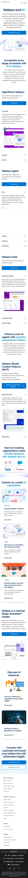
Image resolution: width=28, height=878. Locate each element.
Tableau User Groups (8, 802)
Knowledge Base (7, 837)
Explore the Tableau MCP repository (13, 385)
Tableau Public (7, 799)
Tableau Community (9, 797)
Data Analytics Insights (9, 786)
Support (5, 834)
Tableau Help (6, 842)
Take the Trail (8, 735)
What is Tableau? (8, 778)
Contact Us (6, 791)
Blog (9, 855)
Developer (14, 855)
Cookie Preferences (19, 861)
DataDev (5, 807)
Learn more (14, 103)
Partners (5, 823)
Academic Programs (8, 815)
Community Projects (8, 810)
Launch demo (8, 558)
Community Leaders (8, 805)
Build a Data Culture (8, 783)
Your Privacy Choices (15, 864)
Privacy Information (19, 858)
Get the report (14, 634)
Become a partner (7, 829)
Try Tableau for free (14, 32)
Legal (4, 858)
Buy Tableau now (13, 767)
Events (5, 818)
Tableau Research (7, 788)
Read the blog (8, 705)
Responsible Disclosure (9, 861)
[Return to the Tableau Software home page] (6, 2)
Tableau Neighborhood (9, 813)
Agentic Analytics (7, 780)
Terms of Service (10, 858)
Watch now (7, 598)
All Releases (6, 845)
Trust (5, 855)
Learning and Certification (10, 839)
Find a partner (7, 826)
